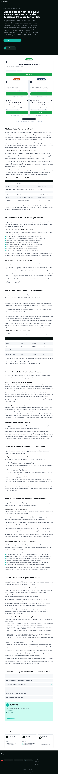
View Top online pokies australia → (12, 40)
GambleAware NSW (28, 760)
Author (55, 1)
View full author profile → (11, 718)
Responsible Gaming (38, 765)
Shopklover (4, 1)
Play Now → (29, 74)
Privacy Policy (37, 759)
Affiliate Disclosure (38, 762)
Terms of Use (37, 761)
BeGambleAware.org (40, 121)
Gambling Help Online (8, 760)
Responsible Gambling (18, 760)
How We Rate (37, 764)
